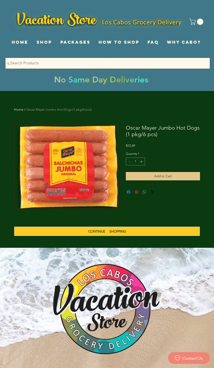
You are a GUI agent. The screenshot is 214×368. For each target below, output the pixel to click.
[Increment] (141, 161)
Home (18, 109)
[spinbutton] (135, 161)
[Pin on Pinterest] (136, 192)
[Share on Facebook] (128, 192)
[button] (197, 22)
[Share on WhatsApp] (144, 192)
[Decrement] (129, 161)
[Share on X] (152, 192)
